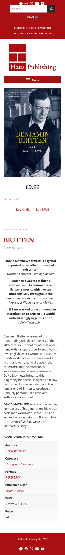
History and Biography (20, 464)
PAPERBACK (13, 477)
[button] (32, 79)
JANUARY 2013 (15, 491)
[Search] (51, 8)
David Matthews (16, 451)
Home (7, 229)
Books (15, 229)
